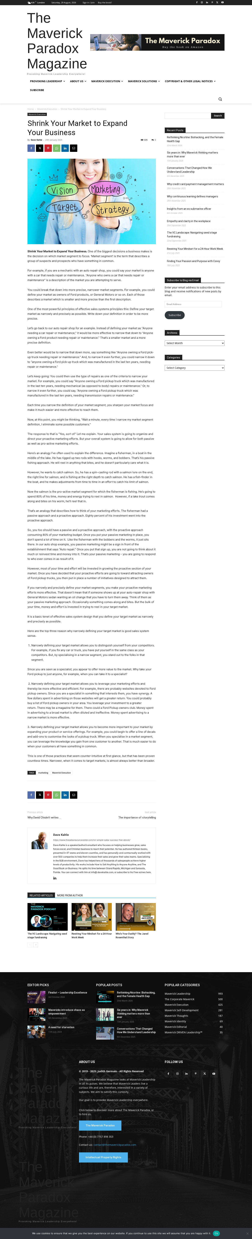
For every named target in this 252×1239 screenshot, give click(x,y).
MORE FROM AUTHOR (70, 895)
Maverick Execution (47, 109)
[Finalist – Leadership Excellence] (36, 997)
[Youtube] (222, 3)
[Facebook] (197, 3)
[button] (220, 99)
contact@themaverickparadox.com (115, 1144)
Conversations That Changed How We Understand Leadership (189, 169)
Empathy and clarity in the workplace (188, 221)
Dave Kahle (36, 139)
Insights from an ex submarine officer (189, 208)
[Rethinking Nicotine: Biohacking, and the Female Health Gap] (105, 997)
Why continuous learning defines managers (192, 196)
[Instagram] (202, 3)
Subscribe (175, 315)
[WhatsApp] (56, 148)
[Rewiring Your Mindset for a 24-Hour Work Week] (92, 917)
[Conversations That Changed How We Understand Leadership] (105, 1033)
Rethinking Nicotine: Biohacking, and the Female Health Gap (195, 139)
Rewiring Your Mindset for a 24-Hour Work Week (195, 248)
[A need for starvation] (36, 1032)
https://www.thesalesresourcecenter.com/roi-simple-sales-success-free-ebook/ (91, 840)
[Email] (73, 148)
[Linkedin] (207, 3)
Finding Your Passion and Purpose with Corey (193, 261)
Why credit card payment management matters (195, 184)
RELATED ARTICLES (41, 895)
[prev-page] (29, 944)
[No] (247, 1233)
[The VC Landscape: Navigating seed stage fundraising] (47, 917)
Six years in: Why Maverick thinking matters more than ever (192, 154)
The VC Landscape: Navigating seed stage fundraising (192, 234)
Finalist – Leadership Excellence (67, 992)
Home (30, 109)
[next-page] (35, 944)
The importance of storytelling (137, 817)
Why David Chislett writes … (44, 817)
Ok (216, 1233)
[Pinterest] (212, 3)
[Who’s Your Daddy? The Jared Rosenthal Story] (136, 917)
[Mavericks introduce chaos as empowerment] (36, 1014)
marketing (43, 772)
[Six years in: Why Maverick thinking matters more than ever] (105, 1014)
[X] (217, 3)
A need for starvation (61, 1027)
